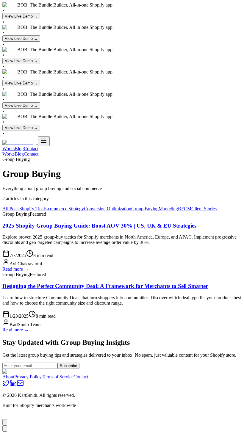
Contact (31, 148)
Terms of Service (57, 376)
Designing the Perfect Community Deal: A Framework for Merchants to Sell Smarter (105, 286)
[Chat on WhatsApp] (4, 422)
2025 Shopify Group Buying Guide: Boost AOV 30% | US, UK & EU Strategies (99, 226)
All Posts (10, 208)
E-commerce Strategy (63, 208)
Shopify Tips (31, 208)
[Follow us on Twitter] (6, 385)
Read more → (15, 269)
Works (8, 148)
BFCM (184, 208)
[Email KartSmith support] (4, 428)
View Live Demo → (21, 16)
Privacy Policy (28, 376)
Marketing (168, 208)
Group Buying (145, 208)
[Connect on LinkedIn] (13, 385)
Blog (19, 148)
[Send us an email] (20, 385)
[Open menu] (44, 141)
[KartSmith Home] (20, 142)
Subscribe (68, 366)
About (8, 376)
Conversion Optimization (107, 208)
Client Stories (204, 208)
